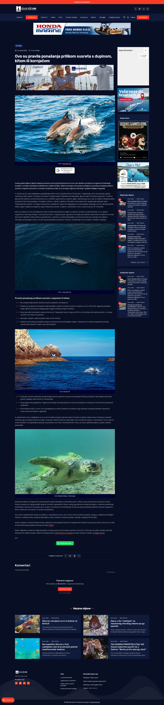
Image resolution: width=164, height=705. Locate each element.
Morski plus (31, 17)
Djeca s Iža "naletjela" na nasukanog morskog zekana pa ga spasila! (128, 623)
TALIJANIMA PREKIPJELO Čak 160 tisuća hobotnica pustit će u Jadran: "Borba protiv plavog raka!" (128, 647)
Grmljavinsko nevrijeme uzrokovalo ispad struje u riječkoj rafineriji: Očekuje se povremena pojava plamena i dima (137, 216)
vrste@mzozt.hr (99, 533)
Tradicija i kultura (114, 17)
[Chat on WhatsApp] (65, 543)
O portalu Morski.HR (66, 677)
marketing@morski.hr (96, 685)
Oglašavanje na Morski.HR (68, 681)
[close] (162, 2)
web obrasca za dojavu (64, 533)
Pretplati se (143, 17)
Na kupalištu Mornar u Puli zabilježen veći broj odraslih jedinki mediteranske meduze (60, 647)
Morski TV (44, 17)
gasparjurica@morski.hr (99, 681)
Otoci (60, 17)
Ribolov (93, 17)
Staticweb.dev (95, 702)
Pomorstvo (84, 17)
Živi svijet (18, 46)
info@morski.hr (94, 678)
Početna (19, 17)
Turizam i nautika (71, 17)
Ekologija (102, 17)
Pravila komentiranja (22, 570)
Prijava (133, 17)
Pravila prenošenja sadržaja (68, 688)
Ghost (87, 702)
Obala (53, 17)
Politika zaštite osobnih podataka (67, 684)
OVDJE (51, 525)
